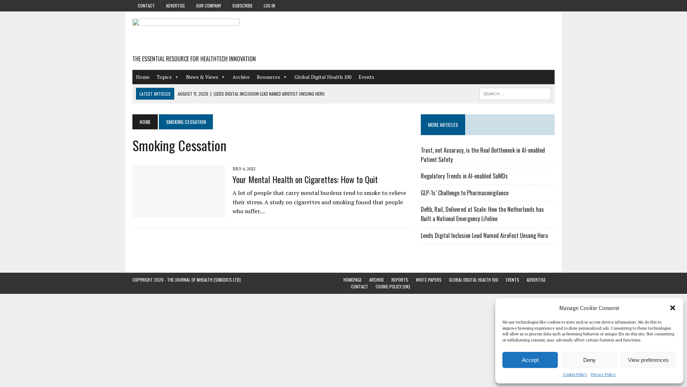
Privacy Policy (603, 374)
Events (366, 76)
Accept (530, 360)
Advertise (175, 6)
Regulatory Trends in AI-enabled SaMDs (464, 176)
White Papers (429, 280)
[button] (672, 307)
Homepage (353, 280)
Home (143, 76)
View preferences (648, 360)
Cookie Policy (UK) (393, 286)
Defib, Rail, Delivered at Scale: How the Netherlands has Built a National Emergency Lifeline (482, 214)
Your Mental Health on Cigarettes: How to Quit (305, 179)
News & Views (202, 76)
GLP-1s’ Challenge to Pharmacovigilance (464, 192)
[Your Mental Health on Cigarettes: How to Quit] (178, 212)
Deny (589, 360)
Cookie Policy (575, 374)
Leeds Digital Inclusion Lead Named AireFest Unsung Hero (484, 235)
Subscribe (242, 6)
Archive (241, 76)
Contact (146, 6)
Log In (269, 6)
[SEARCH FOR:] (515, 93)
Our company (208, 6)
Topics (164, 76)
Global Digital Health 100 (322, 76)
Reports (399, 280)
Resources (268, 76)
